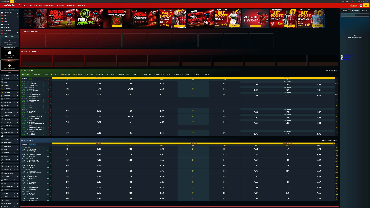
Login (366, 5)
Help (16, 1)
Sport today (38, 5)
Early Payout (60, 5)
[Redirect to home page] (9, 5)
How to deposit (4, 1)
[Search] (19, 5)
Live (30, 5)
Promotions (81, 5)
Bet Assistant (71, 5)
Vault (355, 5)
